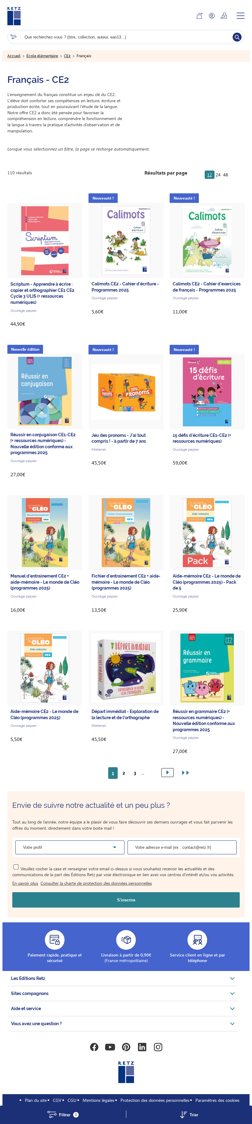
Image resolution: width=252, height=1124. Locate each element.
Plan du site (36, 1100)
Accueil (14, 56)
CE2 (67, 56)
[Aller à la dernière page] (184, 773)
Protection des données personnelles (154, 1100)
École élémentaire (42, 56)
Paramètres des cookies (217, 1100)
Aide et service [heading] (26, 1008)
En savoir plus (25, 883)
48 (225, 175)
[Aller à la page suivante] (167, 772)
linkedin (142, 1047)
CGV (57, 1100)
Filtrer (68, 1115)
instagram (158, 1047)
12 (209, 175)
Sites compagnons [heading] (30, 993)
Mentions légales (98, 1100)
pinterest (126, 1047)
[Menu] (241, 16)
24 (218, 175)
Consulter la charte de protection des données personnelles (96, 883)
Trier (194, 1115)
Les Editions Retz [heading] (28, 978)
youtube (110, 1047)
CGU (72, 1100)
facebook (94, 1047)
